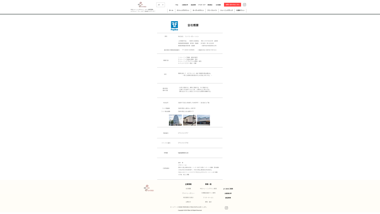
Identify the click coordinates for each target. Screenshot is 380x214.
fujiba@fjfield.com (183, 153)
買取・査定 (208, 202)
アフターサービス (208, 197)
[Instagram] (244, 5)
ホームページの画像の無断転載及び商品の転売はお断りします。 (189, 207)
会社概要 (188, 188)
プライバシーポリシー (188, 193)
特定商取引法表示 (188, 197)
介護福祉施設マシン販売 (208, 192)
